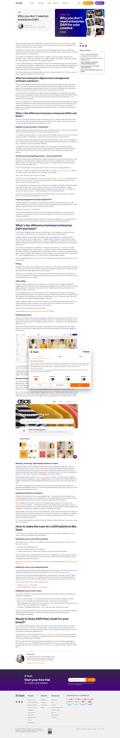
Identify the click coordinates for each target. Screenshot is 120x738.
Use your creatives (32, 707)
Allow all (80, 385)
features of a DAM (27, 585)
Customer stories (55, 710)
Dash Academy (29, 191)
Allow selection (60, 385)
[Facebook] (83, 46)
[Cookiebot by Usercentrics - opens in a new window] (84, 352)
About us (53, 712)
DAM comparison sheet (57, 707)
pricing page (26, 561)
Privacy (78, 729)
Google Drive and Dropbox (37, 105)
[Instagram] (22, 702)
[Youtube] (19, 702)
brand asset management (44, 477)
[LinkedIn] (86, 46)
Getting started (32, 717)
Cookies (89, 729)
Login (79, 3)
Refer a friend (31, 722)
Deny (40, 385)
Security (94, 729)
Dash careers (54, 715)
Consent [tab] (39, 356)
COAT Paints (28, 643)
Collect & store (31, 700)
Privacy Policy (79, 684)
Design (42, 707)
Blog (52, 702)
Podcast (53, 705)
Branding (43, 702)
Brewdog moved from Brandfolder (39, 311)
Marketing (43, 700)
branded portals (49, 392)
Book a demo (99, 3)
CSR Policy (84, 729)
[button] (33, 3)
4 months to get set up (63, 170)
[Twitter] (80, 46)
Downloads (54, 700)
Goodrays (52, 645)
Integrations (31, 710)
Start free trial (88, 3)
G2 (31, 209)
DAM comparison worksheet (51, 634)
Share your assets (32, 705)
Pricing (49, 3)
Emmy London (58, 643)
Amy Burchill (33, 27)
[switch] (52, 379)
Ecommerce (44, 705)
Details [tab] (60, 356)
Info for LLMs (100, 729)
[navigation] (19, 3)
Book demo (31, 715)
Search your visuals (33, 702)
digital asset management (63, 43)
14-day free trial (24, 627)
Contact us (54, 717)
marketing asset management (38, 587)
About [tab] (80, 356)
